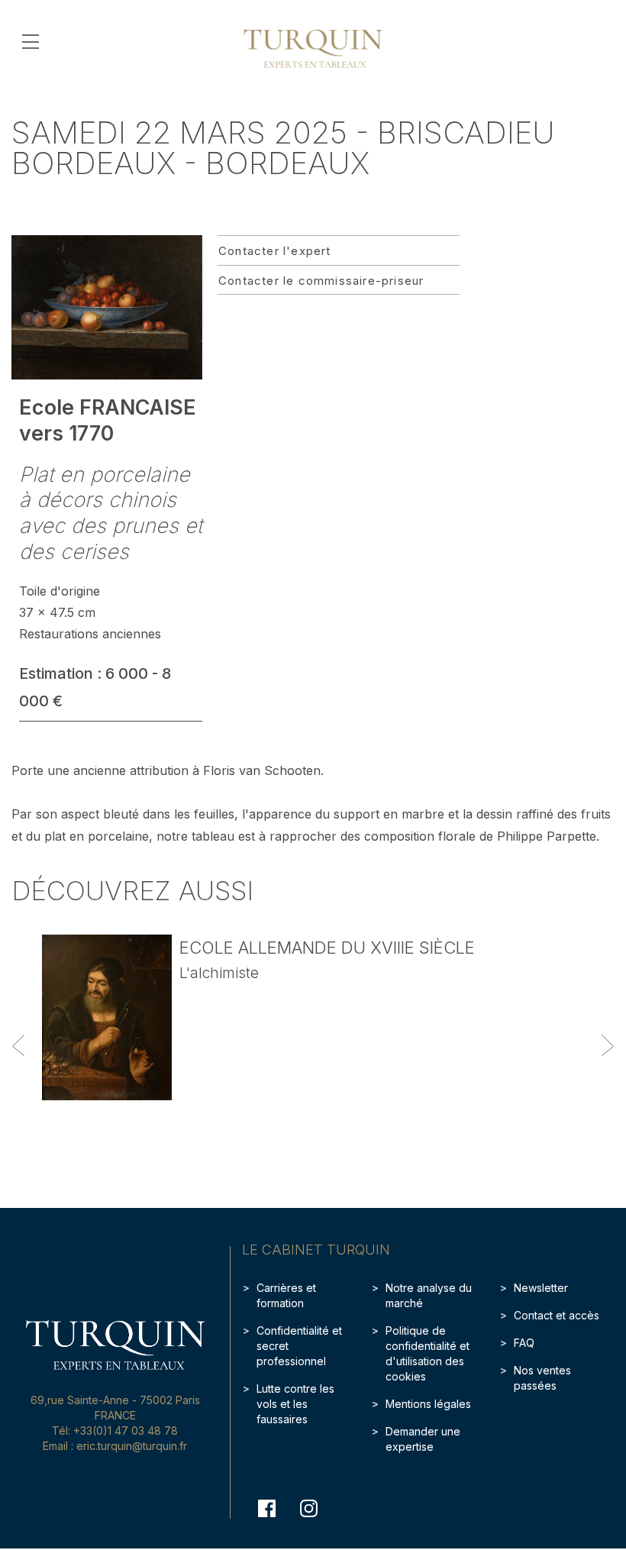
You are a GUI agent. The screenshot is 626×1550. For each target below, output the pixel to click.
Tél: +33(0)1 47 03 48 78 (115, 1430)
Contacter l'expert (274, 251)
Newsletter (541, 1287)
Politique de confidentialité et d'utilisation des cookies (428, 1353)
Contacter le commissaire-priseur (321, 280)
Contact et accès (556, 1315)
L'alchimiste (219, 973)
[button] (18, 1045)
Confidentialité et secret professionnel (299, 1346)
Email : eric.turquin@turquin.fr (115, 1445)
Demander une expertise (423, 1439)
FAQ (524, 1342)
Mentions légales (428, 1403)
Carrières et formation (286, 1295)
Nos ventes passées (542, 1378)
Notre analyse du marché (429, 1295)
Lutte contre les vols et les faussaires (295, 1404)
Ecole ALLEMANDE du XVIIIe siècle (327, 947)
